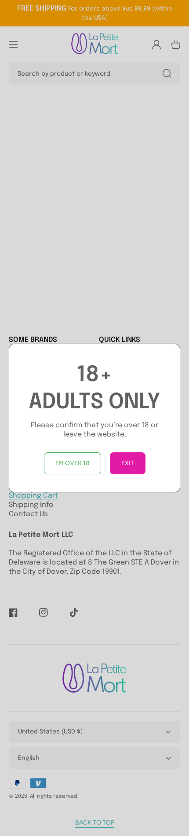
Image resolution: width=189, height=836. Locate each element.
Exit (127, 463)
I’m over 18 (72, 463)
